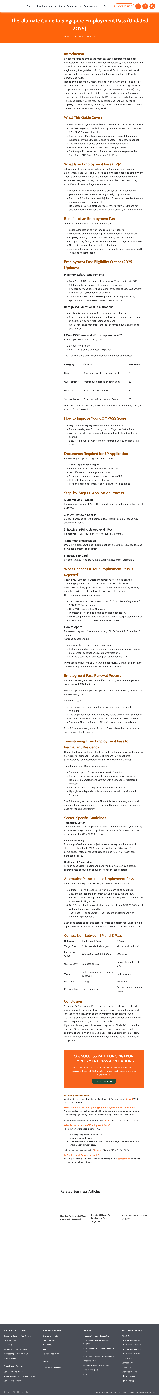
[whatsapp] (22, 1392)
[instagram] (14, 1392)
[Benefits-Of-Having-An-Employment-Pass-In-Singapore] (104, 1198)
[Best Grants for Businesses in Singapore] (135, 1198)
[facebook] (5, 1392)
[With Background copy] (14, 5)
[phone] (27, 1392)
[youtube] (18, 1392)
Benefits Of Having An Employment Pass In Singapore (100, 1218)
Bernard (129, 1099)
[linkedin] (9, 1392)
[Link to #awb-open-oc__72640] (152, 6)
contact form (124, 1158)
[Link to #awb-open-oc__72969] (138, 6)
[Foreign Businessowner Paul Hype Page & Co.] (73, 1198)
